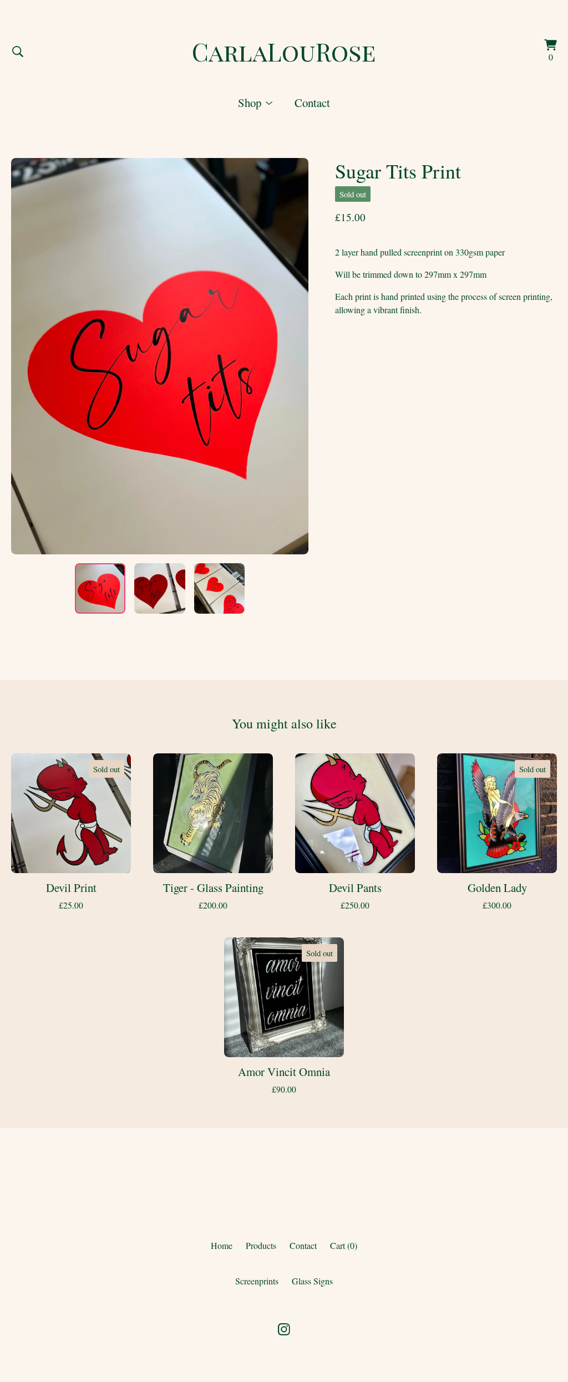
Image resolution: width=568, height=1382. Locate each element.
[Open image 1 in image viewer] (159, 356)
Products (261, 1245)
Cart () (343, 1245)
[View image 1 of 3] (100, 588)
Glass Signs (312, 1281)
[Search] (18, 52)
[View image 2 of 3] (159, 588)
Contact (312, 102)
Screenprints (256, 1281)
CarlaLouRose (284, 51)
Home (221, 1245)
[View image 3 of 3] (219, 588)
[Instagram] (284, 1329)
